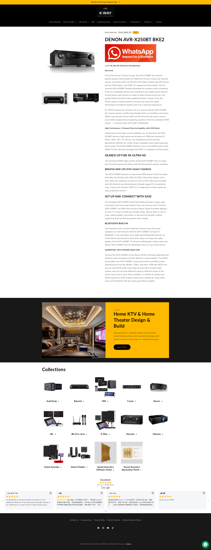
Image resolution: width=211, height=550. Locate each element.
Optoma (157, 434)
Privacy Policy (99, 520)
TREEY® (128, 544)
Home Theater (78, 467)
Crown (130, 401)
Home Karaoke (51, 467)
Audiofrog (52, 401)
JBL (51, 434)
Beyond (78, 401)
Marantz (130, 434)
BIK (104, 401)
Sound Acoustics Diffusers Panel (105, 468)
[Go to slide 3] (105, 510)
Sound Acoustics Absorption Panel (131, 468)
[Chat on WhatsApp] (205, 544)
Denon (156, 401)
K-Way (104, 434)
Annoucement (86, 520)
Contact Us (74, 520)
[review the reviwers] (50, 493)
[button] (70, 22)
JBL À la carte (78, 434)
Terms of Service (113, 520)
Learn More (122, 347)
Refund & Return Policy (132, 520)
